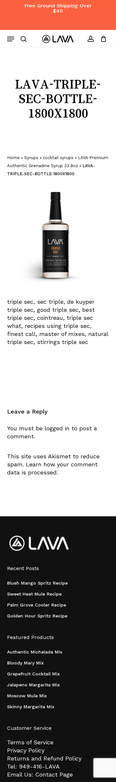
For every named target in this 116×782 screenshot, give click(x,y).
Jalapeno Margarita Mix (33, 684)
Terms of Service (30, 742)
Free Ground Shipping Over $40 (58, 8)
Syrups (31, 157)
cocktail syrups (58, 157)
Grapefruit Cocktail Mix (33, 673)
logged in (57, 428)
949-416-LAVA (39, 766)
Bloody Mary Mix (25, 662)
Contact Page (54, 774)
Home (13, 157)
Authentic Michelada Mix (35, 651)
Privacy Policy (25, 750)
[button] (10, 39)
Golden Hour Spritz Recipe (37, 615)
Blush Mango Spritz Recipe (37, 583)
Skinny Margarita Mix (30, 706)
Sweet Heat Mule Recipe (34, 593)
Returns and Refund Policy (44, 758)
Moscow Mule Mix (27, 695)
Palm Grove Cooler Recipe (36, 604)
